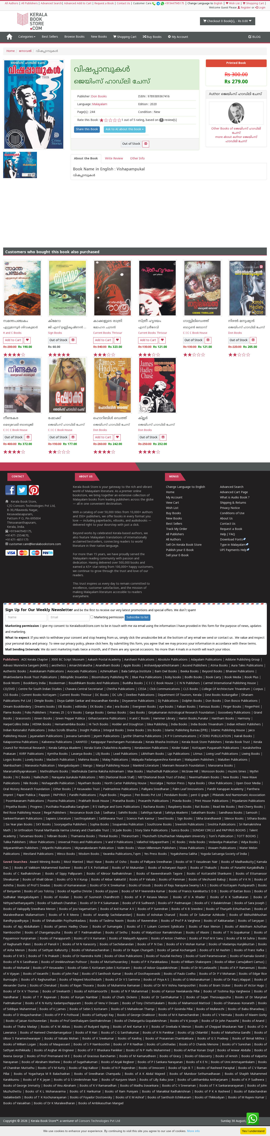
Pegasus (125, 795)
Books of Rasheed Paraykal (216, 1068)
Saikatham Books (203, 813)
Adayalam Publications (206, 660)
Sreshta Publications (222, 824)
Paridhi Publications (82, 795)
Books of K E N (196, 1062)
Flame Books (12, 713)
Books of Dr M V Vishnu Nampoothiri (170, 986)
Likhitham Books (152, 754)
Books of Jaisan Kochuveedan (26, 1021)
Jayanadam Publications (46, 736)
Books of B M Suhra (240, 938)
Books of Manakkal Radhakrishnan (166, 1092)
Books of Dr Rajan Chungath (133, 950)
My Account (179, 37)
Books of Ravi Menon (204, 927)
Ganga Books (94, 713)
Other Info (137, 158)
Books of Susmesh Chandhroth (96, 897)
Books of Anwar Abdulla (233, 1050)
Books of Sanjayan (251, 921)
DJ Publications (168, 701)
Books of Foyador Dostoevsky (91, 1097)
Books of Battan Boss (235, 891)
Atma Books (219, 665)
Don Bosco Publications (241, 701)
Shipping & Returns (233, 503)
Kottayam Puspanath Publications (215, 748)
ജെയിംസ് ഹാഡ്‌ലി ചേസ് (246, 327)
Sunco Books (180, 830)
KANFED (81, 742)
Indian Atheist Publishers (244, 724)
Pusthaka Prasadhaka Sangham (67, 807)
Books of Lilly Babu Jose (156, 1080)
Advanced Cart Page (234, 492)
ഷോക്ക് (54, 418)
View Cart (172, 503)
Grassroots (23, 718)
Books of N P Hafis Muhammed (148, 1050)
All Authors (11, 3)
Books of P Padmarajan (174, 903)
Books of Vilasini (197, 933)
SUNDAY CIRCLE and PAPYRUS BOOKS (219, 830)
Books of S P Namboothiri (91, 1044)
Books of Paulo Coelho (180, 974)
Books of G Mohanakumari (191, 980)
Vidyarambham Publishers (20, 848)
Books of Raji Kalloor (83, 1068)
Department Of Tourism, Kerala (179, 695)
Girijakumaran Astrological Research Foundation (181, 713)
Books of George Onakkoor (136, 1015)
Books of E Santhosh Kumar (101, 974)
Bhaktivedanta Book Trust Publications (30, 677)
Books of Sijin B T (180, 1068)
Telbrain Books (57, 836)
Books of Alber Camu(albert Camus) (239, 962)
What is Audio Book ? (235, 497)
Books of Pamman (172, 880)
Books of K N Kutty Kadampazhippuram (53, 1003)
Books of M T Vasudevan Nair (196, 862)
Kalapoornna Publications (20, 742)
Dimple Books (44, 701)
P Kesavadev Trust (87, 789)
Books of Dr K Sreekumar (107, 885)
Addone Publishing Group (242, 660)
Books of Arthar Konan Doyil (194, 1050)
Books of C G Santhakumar (120, 1033)
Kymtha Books (57, 754)
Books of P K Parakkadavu (149, 962)
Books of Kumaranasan (70, 885)
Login (261, 7)
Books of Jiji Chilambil (193, 1033)
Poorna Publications (61, 801)
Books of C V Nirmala (217, 1015)
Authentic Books (14, 671)
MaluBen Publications (232, 760)
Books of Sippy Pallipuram (63, 874)
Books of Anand (253, 1021)
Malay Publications (115, 760)
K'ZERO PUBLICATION (215, 736)
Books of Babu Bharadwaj (246, 1009)
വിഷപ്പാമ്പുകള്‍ (102, 70)
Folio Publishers (35, 713)
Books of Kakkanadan (219, 921)
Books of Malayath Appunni (128, 938)
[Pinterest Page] (34, 494)
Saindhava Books (230, 813)
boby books (173, 677)
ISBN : (154, 96)
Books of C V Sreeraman (179, 1086)
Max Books (135, 771)
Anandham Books (108, 665)
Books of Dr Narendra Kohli (81, 956)
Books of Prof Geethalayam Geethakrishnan (80, 1021)
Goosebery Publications (234, 713)
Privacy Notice (230, 508)
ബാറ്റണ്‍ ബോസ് (195, 327)
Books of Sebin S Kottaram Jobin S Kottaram (99, 968)
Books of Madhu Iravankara (139, 1086)
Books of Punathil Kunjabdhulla (242, 868)
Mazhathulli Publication (162, 771)
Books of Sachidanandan (117, 944)
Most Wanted (73, 862)
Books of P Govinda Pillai (175, 1009)
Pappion (44, 795)
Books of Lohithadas (161, 1044)
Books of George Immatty (21, 1086)
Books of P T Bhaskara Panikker (100, 1050)
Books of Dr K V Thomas (21, 991)
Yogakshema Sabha (183, 854)
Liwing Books (251, 754)
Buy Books (154, 37)
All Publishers (29, 3)
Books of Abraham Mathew (41, 1062)
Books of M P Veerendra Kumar (143, 891)
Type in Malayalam (233, 545)
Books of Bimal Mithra (248, 1039)
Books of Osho (115, 862)
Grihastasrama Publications (107, 718)
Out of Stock (131, 144)
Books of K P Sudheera (248, 1080)
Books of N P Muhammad (129, 991)
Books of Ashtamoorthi (90, 991)
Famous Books (209, 707)
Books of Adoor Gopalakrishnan (156, 968)
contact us (226, 638)
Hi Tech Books (98, 724)
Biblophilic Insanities (74, 677)
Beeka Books (189, 671)
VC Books (178, 842)
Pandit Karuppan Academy (225, 789)
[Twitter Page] (22, 494)
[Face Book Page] (10, 494)
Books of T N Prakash (43, 956)
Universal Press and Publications (80, 842)
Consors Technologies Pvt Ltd (99, 1121)
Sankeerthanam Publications (22, 819)
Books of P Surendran (153, 909)
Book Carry (213, 677)
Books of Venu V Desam (102, 1003)
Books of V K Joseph (184, 1021)
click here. (102, 644)
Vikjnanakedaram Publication (94, 848)
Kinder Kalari (180, 748)
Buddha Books (133, 683)
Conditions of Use (232, 513)
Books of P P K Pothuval (62, 1015)
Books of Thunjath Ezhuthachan (228, 909)
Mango (87, 766)
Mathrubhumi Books (54, 771)
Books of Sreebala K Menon (171, 1027)
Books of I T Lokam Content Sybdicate (155, 927)
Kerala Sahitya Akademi (65, 748)
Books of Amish (226, 1056)
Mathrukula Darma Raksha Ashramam (98, 771)
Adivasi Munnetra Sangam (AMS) (25, 665)
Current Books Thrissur (107, 333)
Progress (36, 807)
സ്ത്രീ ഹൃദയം (149, 321)
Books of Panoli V (46, 944)
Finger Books (232, 707)
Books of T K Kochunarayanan (45, 1097)
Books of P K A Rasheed (212, 1092)
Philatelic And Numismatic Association (238, 795)
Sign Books (55, 333)
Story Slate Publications (151, 830)
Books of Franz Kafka (249, 950)
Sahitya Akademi (176, 813)
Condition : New (149, 112)
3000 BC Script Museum (67, 660)
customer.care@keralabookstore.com (34, 544)
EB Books (65, 707)
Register (245, 7)
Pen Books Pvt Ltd (148, 795)
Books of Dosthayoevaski (142, 974)
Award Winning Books (45, 862)
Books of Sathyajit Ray (98, 1015)
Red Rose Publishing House (21, 813)
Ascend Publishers (194, 665)
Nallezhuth (41, 777)
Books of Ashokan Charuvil (155, 915)
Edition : (147, 104)
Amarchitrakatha (80, 665)
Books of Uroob (140, 885)
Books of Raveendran (142, 921)
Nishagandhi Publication (58, 783)
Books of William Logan (19, 1044)
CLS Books (190, 689)
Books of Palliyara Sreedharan (151, 862)
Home (10, 51)
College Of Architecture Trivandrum (226, 689)
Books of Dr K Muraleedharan (54, 1103)
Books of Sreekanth (56, 991)
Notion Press (175, 783)
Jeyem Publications (107, 736)
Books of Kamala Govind (247, 956)
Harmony (244, 718)
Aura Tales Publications (247, 665)
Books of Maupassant (54, 1044)
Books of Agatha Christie (74, 891)
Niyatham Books (89, 783)
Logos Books (12, 760)
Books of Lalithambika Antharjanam (202, 1080)
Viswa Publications (192, 848)
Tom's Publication (221, 836)
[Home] (9, 37)
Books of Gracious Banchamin (94, 1056)
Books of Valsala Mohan (61, 1039)
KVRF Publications (31, 754)
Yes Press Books (155, 854)
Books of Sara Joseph (249, 903)
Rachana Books (154, 807)
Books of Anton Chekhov (168, 938)
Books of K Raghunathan (38, 980)
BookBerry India (34, 683)
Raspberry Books (180, 807)
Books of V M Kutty (51, 1068)
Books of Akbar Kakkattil (108, 880)
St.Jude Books (122, 830)
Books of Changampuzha (42, 933)
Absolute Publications (173, 660)
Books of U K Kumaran (89, 938)
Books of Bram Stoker (215, 986)
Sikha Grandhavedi (208, 819)
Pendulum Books (176, 795)
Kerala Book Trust (237, 742)
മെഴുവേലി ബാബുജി (18, 425)
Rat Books (202, 807)
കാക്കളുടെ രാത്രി (107, 321)
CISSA (142, 689)
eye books (166, 707)
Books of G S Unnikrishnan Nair (76, 1080)
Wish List (234, 3)
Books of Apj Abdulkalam (21, 927)
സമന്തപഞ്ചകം (15, 321)
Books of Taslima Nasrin (106, 921)
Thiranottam (130, 836)
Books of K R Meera (64, 915)
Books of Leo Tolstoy (39, 891)
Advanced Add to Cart (77, 3)
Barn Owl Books (166, 671)
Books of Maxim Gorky (251, 1015)
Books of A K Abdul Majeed (145, 1074)
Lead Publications (125, 754)
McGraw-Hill (190, 771)
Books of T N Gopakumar (231, 933)
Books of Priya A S (156, 980)
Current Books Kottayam (39, 695)
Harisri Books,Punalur (193, 718)
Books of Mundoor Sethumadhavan (194, 1074)
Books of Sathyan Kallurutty (48, 950)
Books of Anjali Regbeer (117, 1062)
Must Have (94, 862)
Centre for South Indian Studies (40, 689)
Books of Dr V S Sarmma (122, 980)
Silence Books (234, 819)
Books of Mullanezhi (210, 1009)
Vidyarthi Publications (56, 848)
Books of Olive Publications (123, 956)
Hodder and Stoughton (127, 724)
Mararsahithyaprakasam (19, 771)
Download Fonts (231, 540)
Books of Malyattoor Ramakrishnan (156, 933)
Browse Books (74, 37)
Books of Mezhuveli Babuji (207, 880)
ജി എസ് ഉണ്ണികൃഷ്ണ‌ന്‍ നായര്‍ (71, 327)
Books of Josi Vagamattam (78, 909)
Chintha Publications (121, 689)
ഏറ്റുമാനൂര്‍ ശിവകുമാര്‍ (20, 327)
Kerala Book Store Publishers (202, 742)
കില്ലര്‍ (143, 418)
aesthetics (58, 665)
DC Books (102, 695)
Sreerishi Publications (189, 824)
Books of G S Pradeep (212, 1039)
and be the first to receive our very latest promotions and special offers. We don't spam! (100, 610)
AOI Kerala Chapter (34, 660)
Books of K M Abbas (55, 1027)
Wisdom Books (88, 854)
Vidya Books (249, 842)
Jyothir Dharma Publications (142, 736)
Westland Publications (38, 854)
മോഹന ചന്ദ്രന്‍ (104, 327)
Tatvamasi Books (31, 836)
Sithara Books (256, 819)
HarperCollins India (16, 724)
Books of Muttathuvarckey (108, 962)
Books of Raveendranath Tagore (159, 874)
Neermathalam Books (204, 777)
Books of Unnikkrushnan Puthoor (64, 962)
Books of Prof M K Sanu (206, 938)
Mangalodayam (68, 766)
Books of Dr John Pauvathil (220, 1021)
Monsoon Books (212, 771)
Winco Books (66, 854)
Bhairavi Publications (240, 671)
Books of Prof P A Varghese (180, 921)
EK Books (96, 707)
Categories (25, 37)
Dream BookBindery (17, 707)
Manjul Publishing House (112, 766)
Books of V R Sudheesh (138, 903)
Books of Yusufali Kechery (164, 956)
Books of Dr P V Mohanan (217, 974)
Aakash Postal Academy (105, 660)
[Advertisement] (135, 209)
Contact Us (123, 3)
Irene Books (135, 730)
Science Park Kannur (140, 819)
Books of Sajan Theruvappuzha (208, 997)
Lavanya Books (81, 754)
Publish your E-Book (180, 550)
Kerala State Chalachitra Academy (107, 748)
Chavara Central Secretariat (84, 689)
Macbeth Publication (60, 760)
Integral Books (113, 730)
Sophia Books (99, 824)
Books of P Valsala (142, 880)
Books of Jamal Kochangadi (176, 950)
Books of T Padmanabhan (82, 933)
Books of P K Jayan (36, 1080)
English (218, 3)
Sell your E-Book (177, 555)
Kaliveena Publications (57, 742)
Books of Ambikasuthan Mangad (100, 1103)
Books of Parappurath (55, 938)
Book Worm (11, 683)
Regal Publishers (55, 813)
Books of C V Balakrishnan (212, 903)
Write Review (114, 158)
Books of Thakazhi (203, 868)
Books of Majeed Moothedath (80, 980)
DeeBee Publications (140, 695)
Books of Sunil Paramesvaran (206, 956)
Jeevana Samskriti (78, 736)
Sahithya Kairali (151, 813)
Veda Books (197, 842)
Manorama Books (220, 766)
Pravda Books (181, 801)
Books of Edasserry (198, 1056)
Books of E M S (14, 956)
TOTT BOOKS (246, 836)
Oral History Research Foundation (26, 789)
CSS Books (10, 695)
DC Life (117, 695)
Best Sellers (50, 37)
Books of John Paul (65, 974)
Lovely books (34, 760)
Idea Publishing (157, 724)
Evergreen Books (144, 707)
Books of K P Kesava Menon (146, 897)
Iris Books (154, 730)
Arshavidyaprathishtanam (161, 665)
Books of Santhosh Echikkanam (169, 1097)
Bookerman (57, 683)
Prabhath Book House (93, 801)
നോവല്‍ (25, 51)
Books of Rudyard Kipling (91, 1027)
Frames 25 (57, 713)
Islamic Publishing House (228, 730)
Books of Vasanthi (35, 974)
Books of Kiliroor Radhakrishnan (109, 874)
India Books (179, 724)
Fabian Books (186, 707)
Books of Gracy (170, 1056)
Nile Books (30, 783)
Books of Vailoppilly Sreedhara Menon (29, 909)
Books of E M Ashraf (130, 1097)
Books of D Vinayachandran (22, 1015)
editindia (81, 707)
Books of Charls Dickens (119, 997)
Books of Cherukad (43, 986)
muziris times (237, 771)
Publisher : (92, 96)
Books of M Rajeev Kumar (246, 1097)
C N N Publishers (188, 683)
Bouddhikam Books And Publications (94, 683)
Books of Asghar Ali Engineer (54, 1050)
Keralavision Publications (151, 748)
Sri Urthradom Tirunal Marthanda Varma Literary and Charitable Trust (61, 830)
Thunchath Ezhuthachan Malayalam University (173, 836)
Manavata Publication (40, 766)
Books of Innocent (152, 1068)
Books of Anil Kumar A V (117, 909)
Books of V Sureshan (236, 1044)
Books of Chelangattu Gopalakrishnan (140, 1021)
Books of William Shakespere (191, 962)
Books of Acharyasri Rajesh (167, 868)
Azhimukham (109, 671)
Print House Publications (211, 801)
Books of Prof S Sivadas (33, 885)
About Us (226, 518)
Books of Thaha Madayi (20, 1027)
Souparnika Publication (128, 824)
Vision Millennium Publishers (157, 848)
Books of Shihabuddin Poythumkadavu (59, 921)
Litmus (197, 754)
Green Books (43, 718)
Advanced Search (51, 3)
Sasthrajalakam (85, 819)
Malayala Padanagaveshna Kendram (156, 760)
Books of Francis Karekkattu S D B (192, 891)
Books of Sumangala (107, 927)
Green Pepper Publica (70, 718)
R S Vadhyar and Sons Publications (116, 807)
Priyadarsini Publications (248, 801)
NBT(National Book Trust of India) (161, 777)
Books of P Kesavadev (48, 968)
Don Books (235, 333)
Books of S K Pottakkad (91, 868)
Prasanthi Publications (153, 801)
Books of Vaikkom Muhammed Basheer (42, 868)
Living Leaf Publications (222, 754)
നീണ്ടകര (10, 418)
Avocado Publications (82, 671)
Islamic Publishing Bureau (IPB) (186, 730)
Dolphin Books (192, 701)
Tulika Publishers (14, 842)
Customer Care (158, 3)
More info (193, 1131)
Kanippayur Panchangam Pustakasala (116, 742)
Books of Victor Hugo (249, 986)
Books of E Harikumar (85, 1092)
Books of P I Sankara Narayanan (160, 1062)
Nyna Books (196, 783)
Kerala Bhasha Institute (162, 742)
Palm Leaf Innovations (188, 789)
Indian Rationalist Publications (24, 730)
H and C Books (12, 333)
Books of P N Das (150, 944)
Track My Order (176, 529)
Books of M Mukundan (128, 868)
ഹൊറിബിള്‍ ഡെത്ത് (110, 418)
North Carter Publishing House (125, 783)
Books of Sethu (116, 933)
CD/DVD (9, 689)
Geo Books (137, 713)
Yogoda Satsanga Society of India (223, 854)
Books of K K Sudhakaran (229, 897)
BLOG (256, 37)
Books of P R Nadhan (128, 1044)
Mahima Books (88, 760)
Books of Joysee (106, 891)
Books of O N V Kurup (72, 880)
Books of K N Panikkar (158, 1033)
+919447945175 (174, 3)
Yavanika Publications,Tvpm (122, 854)
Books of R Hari (86, 1033)
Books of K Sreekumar (98, 1039)
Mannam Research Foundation (183, 766)
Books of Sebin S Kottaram (88, 1009)
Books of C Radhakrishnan (22, 874)
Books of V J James (52, 1009)
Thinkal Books (108, 836)
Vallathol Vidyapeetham (152, 842)
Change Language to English (185, 487)
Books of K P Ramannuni (237, 968)
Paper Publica (26, 795)
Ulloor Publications (42, 842)
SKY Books (43, 824)
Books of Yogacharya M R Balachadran (42, 1074)
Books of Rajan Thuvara (77, 986)
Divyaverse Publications (138, 701)
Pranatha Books (123, 801)
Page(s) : (86, 112)
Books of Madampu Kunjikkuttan (231, 944)
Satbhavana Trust (111, 819)
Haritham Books (223, 718)
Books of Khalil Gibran (38, 880)
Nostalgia (156, 783)
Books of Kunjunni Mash (118, 1080)
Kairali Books (243, 736)
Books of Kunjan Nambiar (79, 997)
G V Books (75, 713)
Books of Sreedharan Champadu (97, 1074)
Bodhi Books (193, 677)
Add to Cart (13, 340)
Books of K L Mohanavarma (45, 1092)
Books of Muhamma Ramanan (118, 986)
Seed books (166, 819)
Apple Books (132, 665)
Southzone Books (159, 824)
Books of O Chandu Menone (199, 1044)
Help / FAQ (227, 534)
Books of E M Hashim (215, 950)
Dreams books (45, 707)
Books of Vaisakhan (16, 1103)
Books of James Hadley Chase (66, 927)
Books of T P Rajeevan (39, 997)
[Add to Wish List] (27, 340)
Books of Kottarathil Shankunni (209, 874)
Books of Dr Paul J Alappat (232, 980)
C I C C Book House (195, 333)
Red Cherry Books (250, 807)
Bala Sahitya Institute (136, 671)
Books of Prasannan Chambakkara (169, 1039)
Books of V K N (240, 880)
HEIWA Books (41, 724)
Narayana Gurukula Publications (73, 777)
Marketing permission (108, 617)
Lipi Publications (178, 754)
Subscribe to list (137, 617)
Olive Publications (220, 783)
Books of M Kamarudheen (137, 1056)
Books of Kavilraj (130, 1039)
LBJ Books (103, 754)
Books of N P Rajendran (118, 1068)
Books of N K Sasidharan (20, 962)
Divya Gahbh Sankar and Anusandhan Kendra (88, 701)
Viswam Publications (222, 848)
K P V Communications (180, 736)
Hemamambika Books (70, 724)
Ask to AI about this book (124, 129)
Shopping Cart (254, 3)
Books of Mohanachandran (90, 950)
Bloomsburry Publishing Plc (110, 677)
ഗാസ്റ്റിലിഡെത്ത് (196, 321)
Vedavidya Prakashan (223, 842)
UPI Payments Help (233, 550)
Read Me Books (224, 807)
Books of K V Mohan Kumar (185, 944)
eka (109, 707)
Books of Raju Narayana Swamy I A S (180, 885)
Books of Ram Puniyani (121, 1092)
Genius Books (116, 713)
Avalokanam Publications (47, 671)
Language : (92, 104)
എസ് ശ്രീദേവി (148, 327)
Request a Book (104, 3)
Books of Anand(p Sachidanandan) (107, 915)
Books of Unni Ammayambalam (232, 1062)
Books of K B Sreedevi (186, 909)
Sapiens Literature (58, 819)
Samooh (251, 813)
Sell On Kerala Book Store (184, 545)
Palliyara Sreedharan (155, 789)
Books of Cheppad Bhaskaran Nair (219, 1027)
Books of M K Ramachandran (178, 1015)
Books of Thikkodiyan (209, 1097)
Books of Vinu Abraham (59, 1086)
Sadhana (109, 813)
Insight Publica (90, 730)
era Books (122, 707)
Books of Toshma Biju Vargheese (226, 991)
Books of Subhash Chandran (57, 903)
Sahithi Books (127, 813)
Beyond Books (212, 671)
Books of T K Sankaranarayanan (221, 1086)
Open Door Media (248, 783)
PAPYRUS (59, 795)
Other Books (62, 789)
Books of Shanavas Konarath (234, 1003)
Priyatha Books (16, 807)
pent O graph (200, 795)
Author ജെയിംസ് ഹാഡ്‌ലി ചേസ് (235, 94)
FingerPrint (252, 707)
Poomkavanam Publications (25, 801)
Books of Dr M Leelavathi (199, 968)
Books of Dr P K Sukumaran (99, 903)
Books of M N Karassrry (79, 944)
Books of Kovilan (56, 897)
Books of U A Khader (189, 897)
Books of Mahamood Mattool (189, 1003)
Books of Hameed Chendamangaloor (46, 1033)
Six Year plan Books (19, 824)
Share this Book (87, 129)
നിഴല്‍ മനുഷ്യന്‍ (241, 321)
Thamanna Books (82, 836)
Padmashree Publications (120, 789)
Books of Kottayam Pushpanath (232, 885)
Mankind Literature (146, 766)
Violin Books (125, 848)
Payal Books (107, 795)
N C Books (22, 777)
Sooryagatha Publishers (70, 824)
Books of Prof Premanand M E (48, 1056)
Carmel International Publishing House (229, 683)
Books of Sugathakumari (80, 1062)
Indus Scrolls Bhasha (62, 730)
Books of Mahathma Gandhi (231, 1033)
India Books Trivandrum (207, 724)
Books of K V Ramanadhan (98, 1086)
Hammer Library (164, 718)
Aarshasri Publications (139, 660)
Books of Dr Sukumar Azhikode (202, 915)
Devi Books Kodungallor (221, 695)
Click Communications (165, 689)
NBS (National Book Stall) (116, 777)
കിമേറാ (54, 321)
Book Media (232, 677)
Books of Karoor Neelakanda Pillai (176, 991)
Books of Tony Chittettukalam (143, 1003)
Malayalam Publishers (199, 760)
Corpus (258, 689)
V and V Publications (119, 842)
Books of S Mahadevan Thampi (132, 1009)
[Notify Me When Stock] (145, 144)
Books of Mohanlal (16, 968)
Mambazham (12, 766)
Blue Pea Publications (147, 677)
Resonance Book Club (85, 813)
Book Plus (251, 677)
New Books (99, 37)
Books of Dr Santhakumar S (161, 997)
